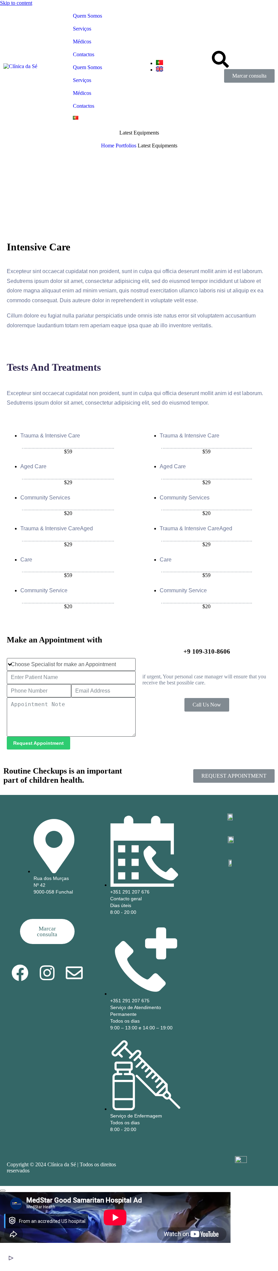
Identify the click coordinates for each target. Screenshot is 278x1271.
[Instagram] (47, 972)
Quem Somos (87, 16)
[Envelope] (74, 972)
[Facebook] (20, 972)
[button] (115, 1257)
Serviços (82, 29)
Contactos (83, 54)
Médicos (82, 41)
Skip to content (16, 3)
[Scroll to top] (2, 1191)
